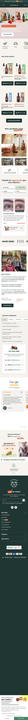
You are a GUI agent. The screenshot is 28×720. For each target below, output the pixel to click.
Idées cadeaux (4, 533)
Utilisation (11, 323)
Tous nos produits (5, 519)
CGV (3, 561)
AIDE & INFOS (5, 543)
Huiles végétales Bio (6, 526)
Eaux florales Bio (5, 528)
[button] (17, 76)
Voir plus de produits (14, 120)
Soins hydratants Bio (6, 531)
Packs (4, 524)
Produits (4, 323)
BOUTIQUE (4, 516)
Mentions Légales (9, 561)
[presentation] (2, 221)
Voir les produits (7, 34)
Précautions (18, 323)
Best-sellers (4, 521)
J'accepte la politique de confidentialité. (13, 507)
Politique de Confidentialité (20, 561)
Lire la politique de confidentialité (8, 713)
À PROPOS (4, 538)
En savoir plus (7, 309)
